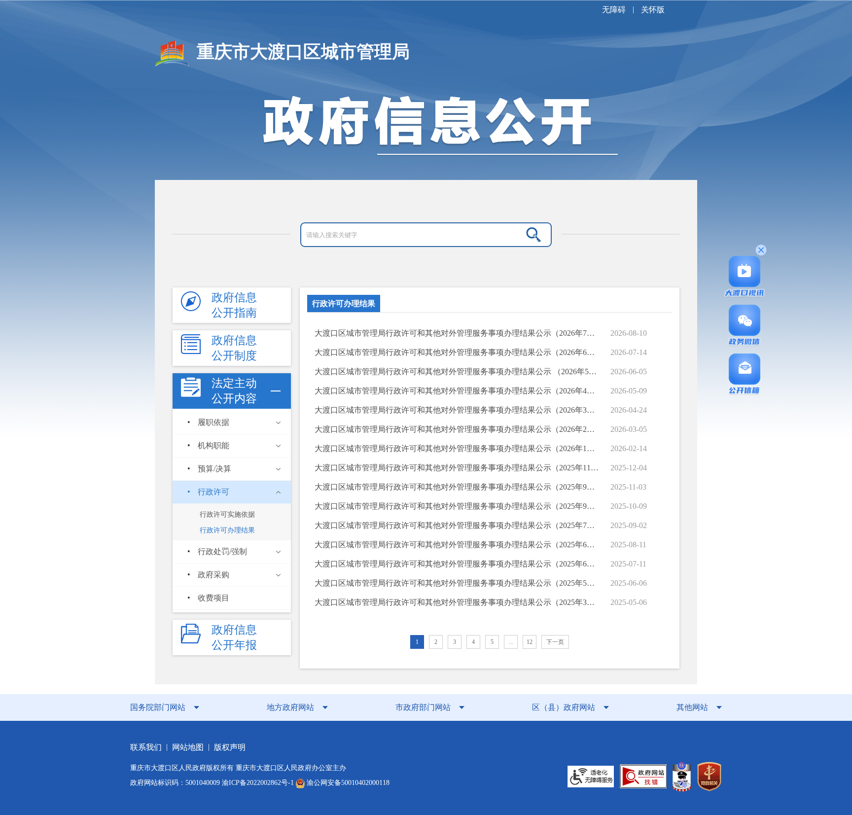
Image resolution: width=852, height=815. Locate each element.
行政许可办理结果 (343, 303)
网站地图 (188, 747)
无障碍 (614, 9)
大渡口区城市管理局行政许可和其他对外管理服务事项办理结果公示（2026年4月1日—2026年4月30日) (457, 391)
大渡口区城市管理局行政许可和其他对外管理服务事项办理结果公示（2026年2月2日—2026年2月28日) (457, 429)
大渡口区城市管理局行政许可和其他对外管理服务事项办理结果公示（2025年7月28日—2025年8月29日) (457, 525)
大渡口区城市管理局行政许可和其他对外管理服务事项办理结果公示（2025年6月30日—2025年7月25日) (457, 544)
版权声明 (230, 747)
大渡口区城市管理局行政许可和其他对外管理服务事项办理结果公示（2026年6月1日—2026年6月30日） (457, 352)
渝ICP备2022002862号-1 (258, 782)
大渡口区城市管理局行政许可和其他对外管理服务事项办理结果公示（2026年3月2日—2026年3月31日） (457, 410)
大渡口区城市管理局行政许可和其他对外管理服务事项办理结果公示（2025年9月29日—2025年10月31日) (457, 487)
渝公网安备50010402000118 (347, 782)
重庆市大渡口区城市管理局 (303, 52)
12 (529, 641)
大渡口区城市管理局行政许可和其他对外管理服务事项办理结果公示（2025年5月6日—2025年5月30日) (457, 583)
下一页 (555, 641)
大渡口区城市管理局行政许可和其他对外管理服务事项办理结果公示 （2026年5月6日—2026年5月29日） (457, 371)
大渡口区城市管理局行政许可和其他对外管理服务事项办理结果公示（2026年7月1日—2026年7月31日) (457, 333)
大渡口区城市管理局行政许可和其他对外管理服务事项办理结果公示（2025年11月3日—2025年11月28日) (457, 467)
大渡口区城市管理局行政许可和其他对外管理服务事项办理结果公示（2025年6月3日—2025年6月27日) (457, 564)
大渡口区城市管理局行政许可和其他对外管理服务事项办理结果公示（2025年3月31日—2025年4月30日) (457, 602)
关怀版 (653, 9)
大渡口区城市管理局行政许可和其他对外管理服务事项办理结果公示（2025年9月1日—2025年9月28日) (457, 506)
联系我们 (146, 747)
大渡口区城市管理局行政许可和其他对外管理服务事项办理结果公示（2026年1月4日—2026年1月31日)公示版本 (457, 448)
